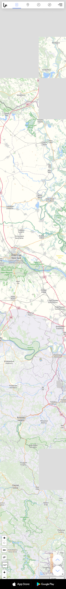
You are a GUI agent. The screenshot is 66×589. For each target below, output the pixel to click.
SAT (5, 565)
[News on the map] (6, 5)
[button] (4, 572)
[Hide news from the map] (4, 557)
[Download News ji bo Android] (45, 584)
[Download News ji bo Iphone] (21, 584)
